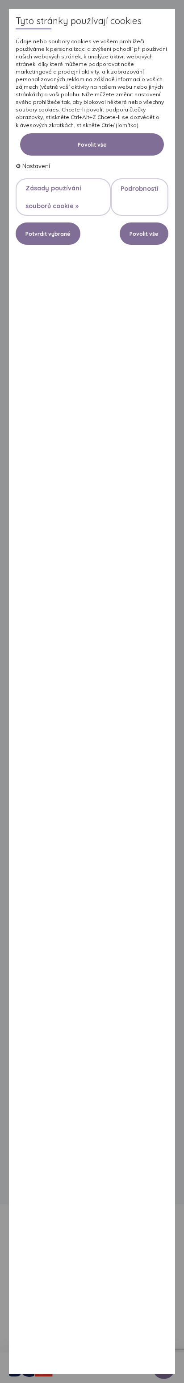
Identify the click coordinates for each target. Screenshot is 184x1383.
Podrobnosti (140, 189)
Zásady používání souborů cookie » (53, 197)
